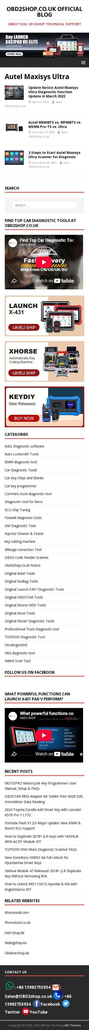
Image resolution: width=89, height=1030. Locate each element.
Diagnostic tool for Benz (23, 501)
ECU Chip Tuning (17, 509)
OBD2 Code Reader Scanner (26, 557)
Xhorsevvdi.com (17, 912)
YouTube (38, 1012)
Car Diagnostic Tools (21, 470)
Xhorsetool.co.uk (17, 922)
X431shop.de (14, 932)
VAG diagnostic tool (20, 653)
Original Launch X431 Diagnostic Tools (34, 589)
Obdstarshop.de (17, 953)
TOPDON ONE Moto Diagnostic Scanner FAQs (41, 849)
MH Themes (73, 1025)
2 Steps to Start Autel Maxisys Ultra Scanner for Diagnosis (54, 154)
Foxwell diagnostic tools (23, 517)
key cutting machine (20, 541)
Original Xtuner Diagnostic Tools (29, 621)
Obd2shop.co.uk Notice (23, 565)
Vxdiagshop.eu (16, 942)
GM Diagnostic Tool (20, 525)
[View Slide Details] (44, 45)
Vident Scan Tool (18, 660)
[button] (82, 62)
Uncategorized (16, 645)
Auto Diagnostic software (24, 446)
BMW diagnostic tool (21, 462)
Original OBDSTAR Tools (24, 597)
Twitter (12, 1012)
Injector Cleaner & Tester (24, 533)
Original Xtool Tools (20, 613)
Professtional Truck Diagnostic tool (32, 629)
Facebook (50, 1004)
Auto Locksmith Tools (22, 454)
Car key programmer (21, 486)
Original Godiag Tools (21, 581)
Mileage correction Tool (23, 549)
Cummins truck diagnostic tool (28, 494)
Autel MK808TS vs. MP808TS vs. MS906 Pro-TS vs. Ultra (54, 124)
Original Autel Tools (20, 573)
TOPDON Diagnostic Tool (25, 637)
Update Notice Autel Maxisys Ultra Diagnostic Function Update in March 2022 (53, 91)
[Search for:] (44, 205)
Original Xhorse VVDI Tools (25, 605)
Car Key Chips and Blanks (24, 478)
